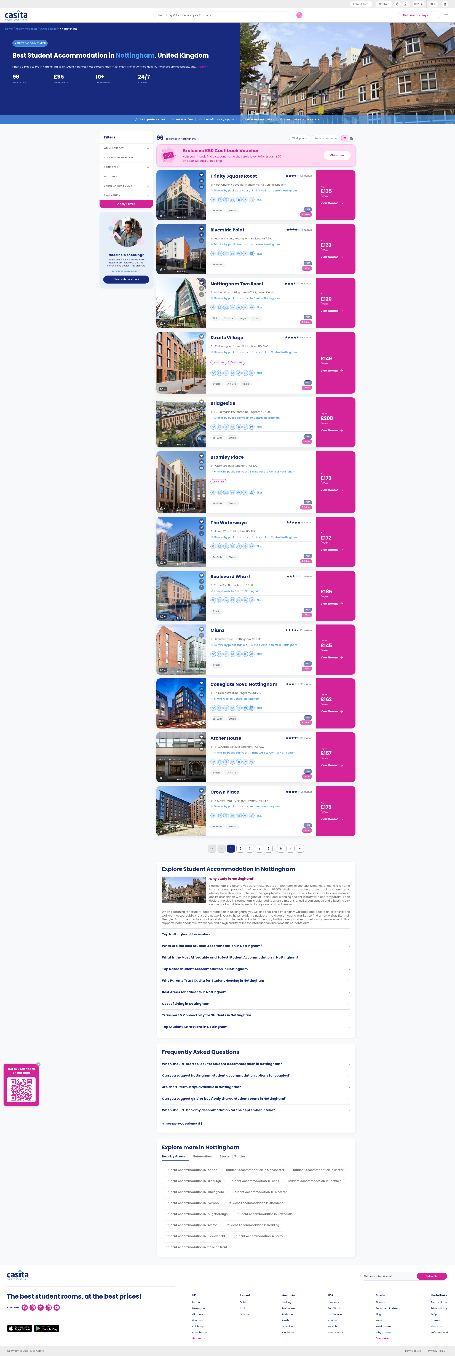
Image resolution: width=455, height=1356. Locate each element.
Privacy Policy (439, 1308)
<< (212, 848)
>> (299, 848)
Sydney (286, 1302)
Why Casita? (383, 1332)
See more (198, 1338)
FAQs (434, 1314)
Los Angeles (335, 1314)
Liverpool (197, 1320)
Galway (244, 1314)
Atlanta (332, 1320)
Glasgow (197, 1314)
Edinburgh (198, 1326)
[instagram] (33, 1307)
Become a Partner (387, 1308)
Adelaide (287, 1326)
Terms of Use (439, 1302)
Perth (285, 1320)
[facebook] (25, 1307)
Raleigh (332, 1326)
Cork (243, 1308)
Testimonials (384, 1326)
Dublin (244, 1302)
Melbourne (288, 1308)
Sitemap (381, 1302)
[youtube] (56, 1307)
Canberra (288, 1332)
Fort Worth (334, 1308)
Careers (436, 1320)
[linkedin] (49, 1307)
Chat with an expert (126, 279)
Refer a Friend (439, 1332)
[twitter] (41, 1307)
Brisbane (287, 1314)
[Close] (38, 1064)
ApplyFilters (126, 203)
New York (333, 1302)
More (259, 199)
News (379, 1320)
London (196, 1302)
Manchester (199, 1332)
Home (9, 29)
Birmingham (199, 1308)
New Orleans (335, 1332)
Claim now (337, 155)
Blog (378, 1314)
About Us (436, 1326)
